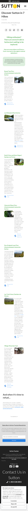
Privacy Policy (3, 460)
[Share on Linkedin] (10, 30)
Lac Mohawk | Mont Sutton (12, 113)
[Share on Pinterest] (18, 30)
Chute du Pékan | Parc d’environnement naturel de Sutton (12, 207)
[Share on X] (14, 30)
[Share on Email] (22, 30)
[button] (14, 440)
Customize (14, 501)
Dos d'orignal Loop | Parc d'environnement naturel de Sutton (12, 247)
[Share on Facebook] (6, 30)
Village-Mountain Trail (11, 346)
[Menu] (25, 6)
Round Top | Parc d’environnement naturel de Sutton (12, 73)
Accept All (14, 507)
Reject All (13, 504)
